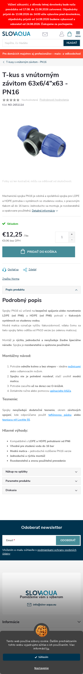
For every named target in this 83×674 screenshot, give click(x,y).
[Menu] (78, 34)
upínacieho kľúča (60, 391)
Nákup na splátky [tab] (16, 471)
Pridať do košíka (42, 252)
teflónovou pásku (60, 415)
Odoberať (68, 540)
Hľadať (72, 43)
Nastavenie (41, 668)
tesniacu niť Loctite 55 (16, 420)
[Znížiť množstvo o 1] (72, 239)
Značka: (10, 279)
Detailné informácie (43, 211)
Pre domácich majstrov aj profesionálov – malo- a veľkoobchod (41, 54)
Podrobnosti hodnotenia (54, 100)
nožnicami (74, 366)
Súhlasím (43, 657)
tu (47, 648)
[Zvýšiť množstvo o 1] (72, 234)
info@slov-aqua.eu (44, 604)
